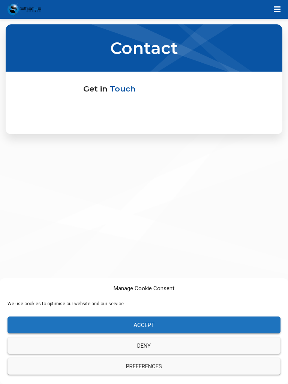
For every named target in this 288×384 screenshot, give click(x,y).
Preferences (144, 366)
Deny (144, 345)
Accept (144, 325)
